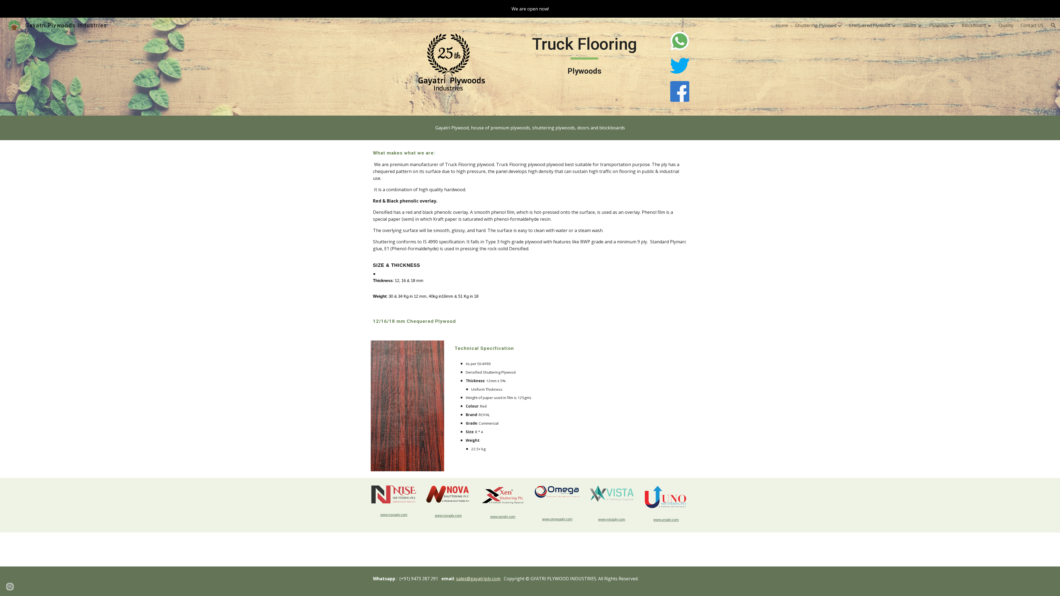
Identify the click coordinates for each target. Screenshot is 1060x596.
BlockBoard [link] (974, 25)
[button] (1053, 25)
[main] (584, 55)
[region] (530, 9)
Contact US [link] (1032, 25)
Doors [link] (909, 25)
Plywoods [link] (939, 25)
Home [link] (782, 25)
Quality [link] (1006, 25)
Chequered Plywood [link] (869, 25)
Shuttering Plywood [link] (815, 25)
